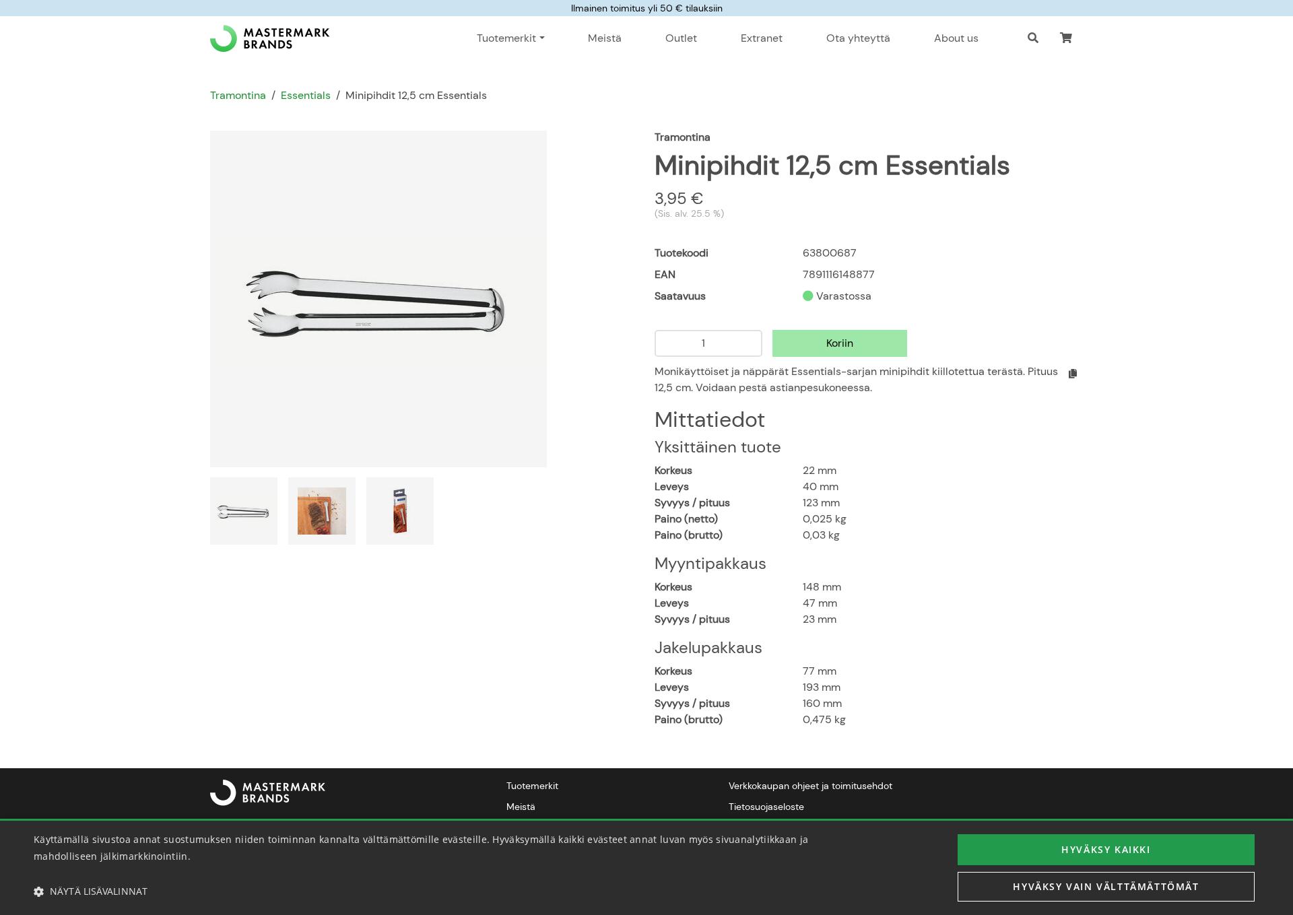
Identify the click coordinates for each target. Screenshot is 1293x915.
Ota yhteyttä (858, 38)
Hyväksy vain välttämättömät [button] (1106, 886)
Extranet (762, 38)
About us (956, 38)
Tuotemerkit (532, 786)
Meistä (605, 38)
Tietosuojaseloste (766, 807)
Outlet (681, 38)
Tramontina (238, 95)
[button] (1066, 38)
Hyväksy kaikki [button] (1105, 849)
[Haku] (1033, 38)
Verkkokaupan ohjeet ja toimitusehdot (810, 786)
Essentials (306, 95)
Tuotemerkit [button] (506, 38)
